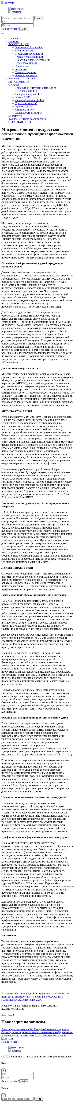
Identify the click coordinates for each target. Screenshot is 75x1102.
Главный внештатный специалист (35, 87)
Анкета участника (26, 75)
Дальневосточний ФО (28, 112)
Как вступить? (10, 28)
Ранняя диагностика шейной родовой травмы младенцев (35, 1029)
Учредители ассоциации (29, 56)
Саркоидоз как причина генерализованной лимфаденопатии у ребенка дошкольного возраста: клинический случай (37, 1034)
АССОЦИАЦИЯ (18, 44)
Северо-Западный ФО (28, 94)
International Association (29, 47)
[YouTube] (14, 11)
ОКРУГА (13, 84)
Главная (13, 38)
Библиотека (15, 115)
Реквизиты (21, 66)
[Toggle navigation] (2, 33)
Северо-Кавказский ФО (29, 100)
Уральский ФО (24, 106)
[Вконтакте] (16, 8)
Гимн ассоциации (25, 72)
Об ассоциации (24, 50)
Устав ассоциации (26, 62)
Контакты (21, 69)
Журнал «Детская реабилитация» (28, 118)
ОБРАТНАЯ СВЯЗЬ (20, 122)
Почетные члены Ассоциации (33, 59)
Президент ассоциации (29, 53)
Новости (13, 41)
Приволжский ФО (26, 103)
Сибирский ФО (24, 109)
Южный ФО (22, 97)
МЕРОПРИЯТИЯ (19, 81)
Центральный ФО (26, 90)
